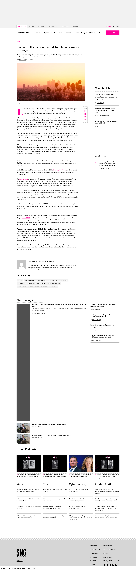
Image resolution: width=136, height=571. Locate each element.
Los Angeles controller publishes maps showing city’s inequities (103, 315)
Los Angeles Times (59, 170)
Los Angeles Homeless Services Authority (33, 287)
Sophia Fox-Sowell (103, 115)
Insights (84, 33)
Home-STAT (26, 218)
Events (60, 33)
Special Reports (49, 33)
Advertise (108, 26)
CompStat (53, 287)
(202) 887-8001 (107, 557)
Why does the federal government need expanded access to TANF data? (29, 475)
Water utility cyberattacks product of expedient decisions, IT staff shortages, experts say (107, 476)
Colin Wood (100, 126)
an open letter (23, 179)
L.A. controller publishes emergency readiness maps (49, 424)
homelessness (29, 280)
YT (116, 564)
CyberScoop (65, 26)
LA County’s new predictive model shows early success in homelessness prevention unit (59, 305)
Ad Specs (106, 553)
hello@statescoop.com (111, 561)
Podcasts (68, 33)
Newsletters (107, 546)
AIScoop (32, 26)
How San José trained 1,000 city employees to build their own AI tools (105, 110)
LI (109, 564)
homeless (64, 280)
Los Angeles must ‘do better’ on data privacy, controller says (51, 435)
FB (104, 564)
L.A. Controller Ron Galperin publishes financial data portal (103, 305)
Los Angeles (41, 280)
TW (107, 564)
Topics (37, 33)
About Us (20, 560)
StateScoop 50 (94, 33)
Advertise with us (109, 549)
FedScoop (41, 26)
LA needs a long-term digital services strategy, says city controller (102, 326)
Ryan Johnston (23, 59)
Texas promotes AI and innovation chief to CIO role (106, 122)
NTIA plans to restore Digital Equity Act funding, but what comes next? (54, 476)
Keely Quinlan (101, 102)
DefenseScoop (52, 26)
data (20, 280)
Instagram (113, 564)
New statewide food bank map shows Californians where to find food (102, 336)
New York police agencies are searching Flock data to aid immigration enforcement (108, 163)
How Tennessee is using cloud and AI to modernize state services (80, 475)
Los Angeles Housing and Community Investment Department (39, 283)
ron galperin (53, 280)
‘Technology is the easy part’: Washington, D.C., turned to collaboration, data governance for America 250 (106, 96)
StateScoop (22, 26)
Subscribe (113, 32)
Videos (76, 33)
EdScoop (75, 26)
